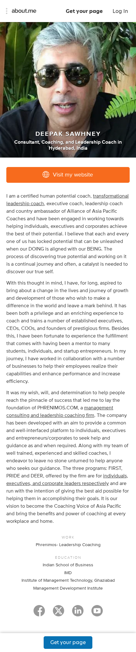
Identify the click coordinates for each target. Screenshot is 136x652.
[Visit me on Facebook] (39, 613)
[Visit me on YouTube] (97, 613)
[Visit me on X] (58, 613)
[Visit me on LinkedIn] (77, 613)
